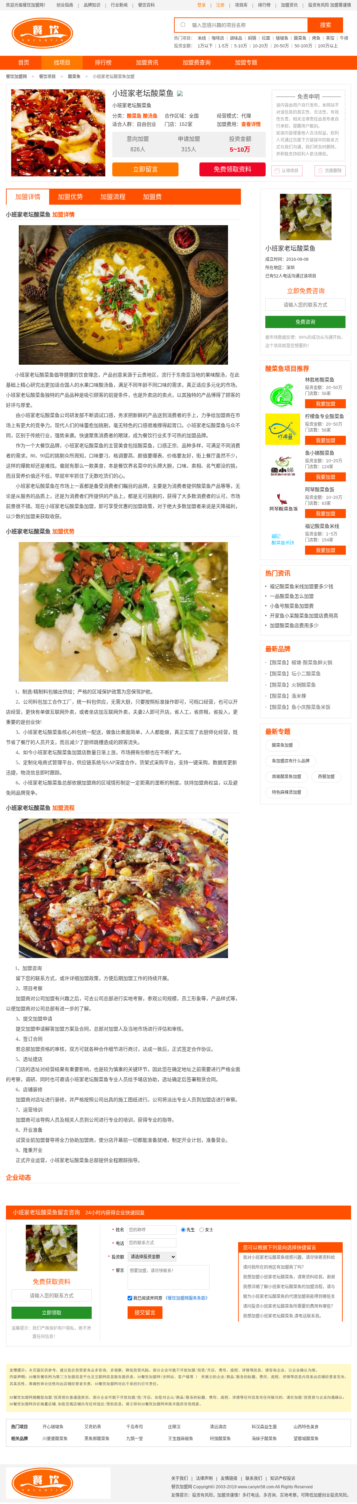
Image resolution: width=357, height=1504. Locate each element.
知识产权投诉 (282, 1478)
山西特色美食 (306, 1427)
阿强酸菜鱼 (220, 1438)
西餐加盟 (326, 776)
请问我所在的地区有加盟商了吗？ (274, 1267)
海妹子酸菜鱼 (264, 1438)
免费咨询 (305, 322)
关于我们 (179, 1478)
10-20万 (260, 46)
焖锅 (252, 38)
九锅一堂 (134, 1438)
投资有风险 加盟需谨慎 (329, 5)
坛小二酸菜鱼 (306, 673)
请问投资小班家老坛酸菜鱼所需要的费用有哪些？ (289, 1306)
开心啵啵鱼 (53, 1427)
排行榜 (264, 5)
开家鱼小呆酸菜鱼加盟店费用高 (304, 615)
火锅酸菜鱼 (303, 685)
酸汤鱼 (150, 116)
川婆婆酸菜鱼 (55, 1438)
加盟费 (152, 196)
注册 (220, 5)
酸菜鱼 (300, 38)
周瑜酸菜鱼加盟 (286, 776)
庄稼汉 (174, 1427)
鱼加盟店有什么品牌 (291, 761)
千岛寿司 (134, 1427)
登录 (201, 5)
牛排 (344, 38)
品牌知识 (92, 5)
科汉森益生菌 (264, 1427)
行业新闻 (119, 5)
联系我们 (253, 1478)
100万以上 (328, 46)
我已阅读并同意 (148, 1298)
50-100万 (303, 46)
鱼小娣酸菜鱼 (319, 453)
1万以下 (205, 46)
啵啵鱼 (282, 38)
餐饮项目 (47, 76)
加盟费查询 (197, 63)
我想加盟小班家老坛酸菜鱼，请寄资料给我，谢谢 (289, 1277)
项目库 (241, 5)
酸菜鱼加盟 (282, 745)
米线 (202, 38)
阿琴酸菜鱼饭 (319, 489)
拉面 (266, 38)
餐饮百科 (146, 5)
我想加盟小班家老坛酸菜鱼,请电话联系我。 (283, 1316)
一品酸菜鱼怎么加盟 (292, 596)
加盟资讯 (289, 5)
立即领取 (51, 1312)
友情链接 (229, 1478)
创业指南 (64, 5)
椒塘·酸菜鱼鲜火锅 (311, 662)
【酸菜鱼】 (279, 662)
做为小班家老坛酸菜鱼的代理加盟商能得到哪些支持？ (289, 1297)
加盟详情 (27, 196)
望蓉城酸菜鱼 (306, 1438)
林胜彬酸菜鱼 (319, 379)
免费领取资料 (232, 169)
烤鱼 (316, 38)
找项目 (62, 63)
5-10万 (240, 46)
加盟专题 (246, 63)
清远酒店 (218, 1427)
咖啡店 (218, 38)
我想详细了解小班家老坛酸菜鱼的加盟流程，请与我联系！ (289, 1288)
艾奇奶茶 (92, 1427)
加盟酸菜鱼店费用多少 (294, 625)
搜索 (325, 25)
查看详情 (251, 124)
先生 (190, 1230)
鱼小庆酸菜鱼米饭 (311, 707)
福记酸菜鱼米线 (322, 526)
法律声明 (204, 1478)
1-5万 (223, 46)
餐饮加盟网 (16, 76)
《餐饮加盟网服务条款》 (187, 1298)
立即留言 (145, 169)
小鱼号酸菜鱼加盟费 (292, 606)
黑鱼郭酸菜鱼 (96, 1438)
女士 (208, 1230)
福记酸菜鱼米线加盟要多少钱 (301, 586)
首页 (23, 63)
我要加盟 (325, 404)
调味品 (236, 38)
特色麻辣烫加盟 (286, 792)
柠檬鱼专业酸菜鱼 (324, 416)
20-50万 (281, 46)
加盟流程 (113, 196)
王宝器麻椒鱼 (180, 1438)
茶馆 (330, 38)
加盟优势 (70, 196)
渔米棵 (298, 696)
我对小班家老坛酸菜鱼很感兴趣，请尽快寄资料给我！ (289, 1258)
